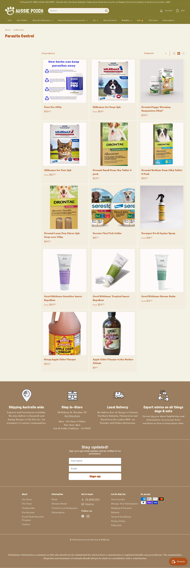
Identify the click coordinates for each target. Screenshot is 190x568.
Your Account (118, 499)
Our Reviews (28, 512)
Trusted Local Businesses (64, 508)
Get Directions (72, 415)
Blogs (54, 499)
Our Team (27, 503)
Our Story (27, 499)
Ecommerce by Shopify (117, 540)
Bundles (126, 20)
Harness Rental (59, 503)
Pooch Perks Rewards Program (33, 518)
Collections (19, 30)
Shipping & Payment (121, 508)
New (10, 20)
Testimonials (28, 508)
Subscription (168, 20)
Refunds (115, 512)
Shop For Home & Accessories (72, 20)
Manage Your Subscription (124, 503)
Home (8, 30)
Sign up (95, 476)
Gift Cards (153, 20)
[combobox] (78, 11)
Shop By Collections (42, 20)
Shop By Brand (110, 20)
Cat (94, 20)
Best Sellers (22, 20)
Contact (26, 524)
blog (153, 416)
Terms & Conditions (121, 516)
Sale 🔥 (140, 20)
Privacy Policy (118, 521)
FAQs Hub (116, 525)
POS (113, 540)
